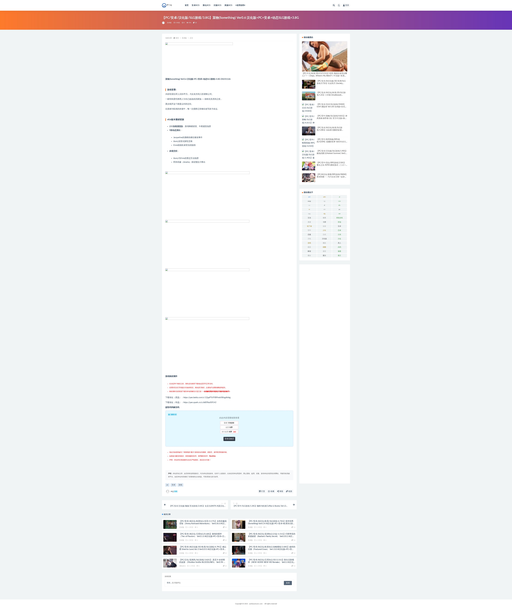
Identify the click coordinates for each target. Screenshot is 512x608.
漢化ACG (206, 5)
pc (167, 485)
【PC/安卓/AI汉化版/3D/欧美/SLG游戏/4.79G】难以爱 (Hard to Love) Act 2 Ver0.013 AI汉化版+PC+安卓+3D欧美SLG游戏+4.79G (202, 549)
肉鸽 (339, 247)
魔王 (339, 255)
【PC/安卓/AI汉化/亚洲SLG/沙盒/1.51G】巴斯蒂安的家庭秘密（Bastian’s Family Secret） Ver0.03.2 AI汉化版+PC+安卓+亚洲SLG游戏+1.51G (271, 536)
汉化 (309, 238)
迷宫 (324, 251)
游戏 (180, 485)
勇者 (309, 222)
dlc (339, 205)
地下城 (309, 226)
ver (339, 213)
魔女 (309, 255)
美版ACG (228, 5)
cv (309, 205)
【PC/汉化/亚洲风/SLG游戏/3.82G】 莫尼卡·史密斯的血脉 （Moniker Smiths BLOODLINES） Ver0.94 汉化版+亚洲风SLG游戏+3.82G (202, 562)
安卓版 (169, 22)
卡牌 (324, 222)
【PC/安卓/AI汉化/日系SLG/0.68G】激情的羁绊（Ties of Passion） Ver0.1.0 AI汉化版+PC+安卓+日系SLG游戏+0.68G (202, 536)
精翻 (324, 247)
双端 (339, 222)
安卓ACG (195, 5)
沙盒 (339, 238)
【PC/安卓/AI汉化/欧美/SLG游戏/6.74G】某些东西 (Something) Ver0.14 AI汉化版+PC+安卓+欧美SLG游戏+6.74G (271, 523)
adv (324, 197)
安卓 (173, 485)
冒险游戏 (339, 218)
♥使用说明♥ (240, 5)
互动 (309, 218)
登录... (169, 583)
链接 (290, 491)
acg (174, 491)
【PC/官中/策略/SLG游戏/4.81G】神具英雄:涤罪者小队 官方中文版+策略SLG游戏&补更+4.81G (332, 118)
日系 (339, 234)
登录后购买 (229, 439)
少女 (324, 230)
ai (339, 197)
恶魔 (309, 234)
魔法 (324, 255)
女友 (324, 226)
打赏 (263, 491)
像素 (324, 218)
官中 (309, 230)
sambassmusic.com (256, 604)
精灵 (309, 247)
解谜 (309, 251)
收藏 (272, 491)
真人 (339, 243)
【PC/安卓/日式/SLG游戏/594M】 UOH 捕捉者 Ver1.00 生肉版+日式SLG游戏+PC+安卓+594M (331, 106)
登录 (347, 5)
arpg (309, 201)
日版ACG (217, 5)
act (309, 197)
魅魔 (339, 251)
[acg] (163, 22)
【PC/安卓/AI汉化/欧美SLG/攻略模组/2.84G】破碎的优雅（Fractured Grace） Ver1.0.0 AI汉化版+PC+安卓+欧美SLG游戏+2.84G (271, 549)
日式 (324, 234)
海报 (281, 491)
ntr (324, 209)
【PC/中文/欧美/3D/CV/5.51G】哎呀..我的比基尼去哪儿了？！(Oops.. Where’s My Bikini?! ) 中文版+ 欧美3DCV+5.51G (324, 76)
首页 (187, 5)
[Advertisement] (324, 374)
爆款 (324, 243)
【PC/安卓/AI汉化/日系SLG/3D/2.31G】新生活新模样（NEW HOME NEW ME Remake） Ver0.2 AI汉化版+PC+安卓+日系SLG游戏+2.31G (271, 562)
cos (339, 201)
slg (324, 213)
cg (324, 201)
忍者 (339, 230)
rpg (309, 213)
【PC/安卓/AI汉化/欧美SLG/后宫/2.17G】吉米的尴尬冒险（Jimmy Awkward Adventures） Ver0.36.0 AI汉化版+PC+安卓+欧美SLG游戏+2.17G (203, 523)
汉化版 (324, 238)
